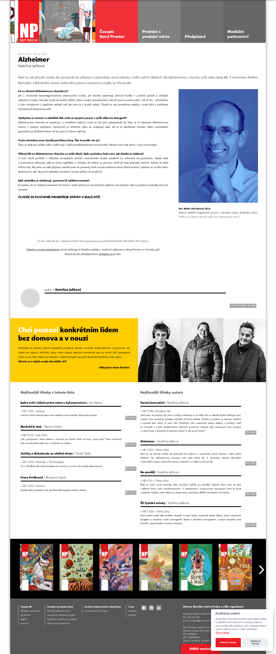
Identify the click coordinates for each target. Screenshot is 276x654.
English (24, 619)
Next (261, 581)
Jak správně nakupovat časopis (61, 615)
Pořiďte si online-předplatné (43, 249)
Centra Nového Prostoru (95, 611)
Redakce (132, 615)
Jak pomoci (26, 615)
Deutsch (25, 624)
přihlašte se (105, 254)
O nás (131, 607)
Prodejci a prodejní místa (60, 607)
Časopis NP (26, 607)
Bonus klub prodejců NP (58, 624)
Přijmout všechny (228, 643)
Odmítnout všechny (255, 642)
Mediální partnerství (30, 611)
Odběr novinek (200, 648)
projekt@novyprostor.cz (202, 621)
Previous (15, 581)
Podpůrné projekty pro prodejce (62, 619)
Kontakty (132, 611)
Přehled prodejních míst (58, 611)
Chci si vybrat (222, 632)
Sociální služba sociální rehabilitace (102, 607)
